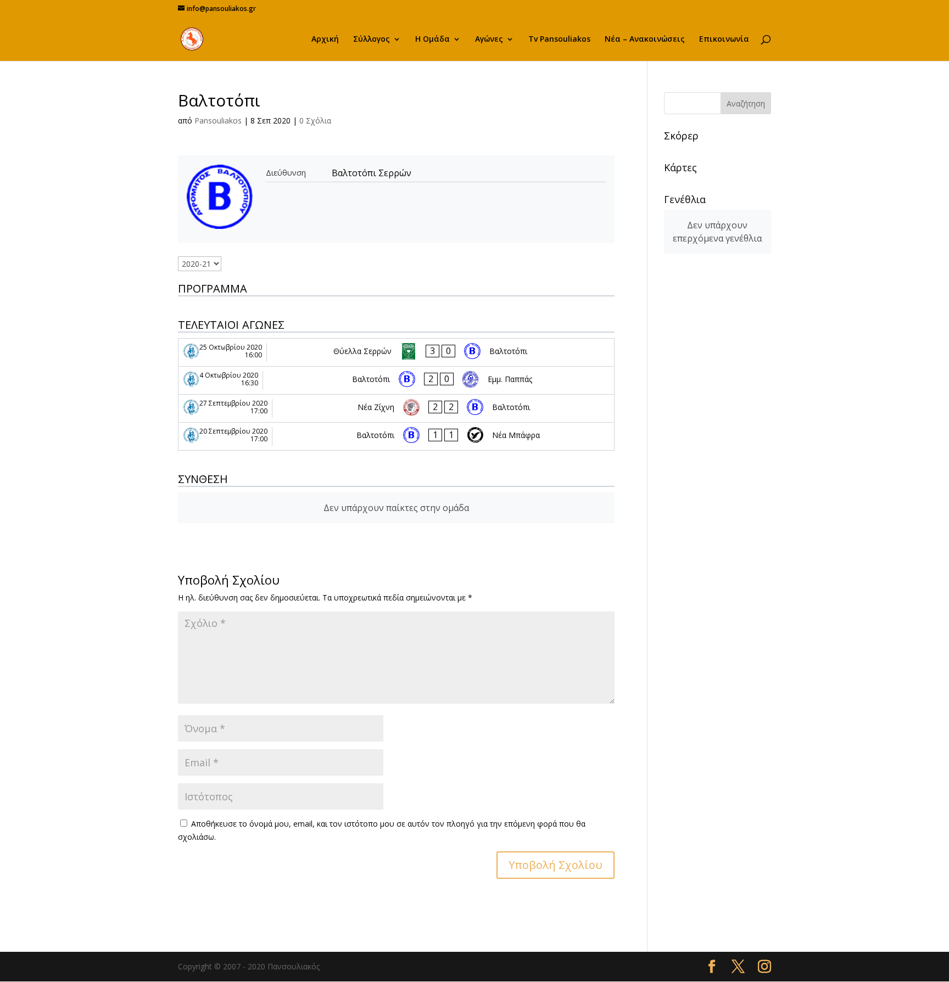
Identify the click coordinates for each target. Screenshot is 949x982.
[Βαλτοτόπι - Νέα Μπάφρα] (396, 436)
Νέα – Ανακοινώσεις (645, 39)
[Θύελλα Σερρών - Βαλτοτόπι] (396, 352)
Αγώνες (489, 39)
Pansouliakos (218, 120)
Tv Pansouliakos (559, 39)
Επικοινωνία (724, 39)
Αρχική (325, 39)
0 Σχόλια (315, 120)
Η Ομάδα (432, 39)
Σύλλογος (371, 39)
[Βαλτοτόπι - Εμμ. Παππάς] (396, 380)
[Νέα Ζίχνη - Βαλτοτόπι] (396, 408)
